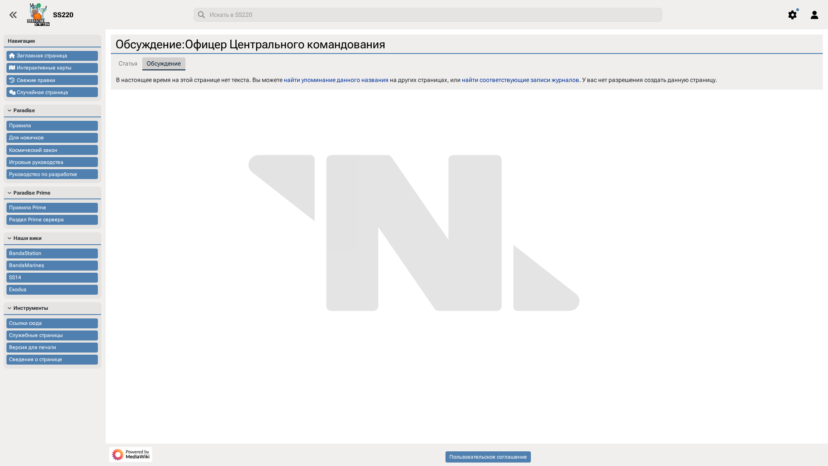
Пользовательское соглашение (488, 457)
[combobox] (428, 15)
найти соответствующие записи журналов (520, 79)
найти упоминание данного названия (336, 79)
